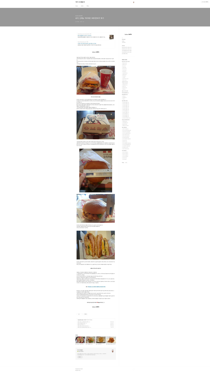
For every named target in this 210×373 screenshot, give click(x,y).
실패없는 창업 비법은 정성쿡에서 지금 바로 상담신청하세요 (89, 44)
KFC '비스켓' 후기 (81, 324)
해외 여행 (124, 127)
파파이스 (124, 80)
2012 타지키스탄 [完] (126, 131)
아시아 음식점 (125, 122)
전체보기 (124, 59)
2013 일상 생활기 (125, 102)
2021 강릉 (124, 159)
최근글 (123, 162)
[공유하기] (80, 314)
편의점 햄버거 (125, 94)
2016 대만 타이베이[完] (126, 144)
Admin (82, 6)
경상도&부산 (124, 87)
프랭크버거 (124, 74)
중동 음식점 (124, 124)
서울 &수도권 (125, 83)
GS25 (123, 96)
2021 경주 (124, 157)
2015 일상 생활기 (125, 105)
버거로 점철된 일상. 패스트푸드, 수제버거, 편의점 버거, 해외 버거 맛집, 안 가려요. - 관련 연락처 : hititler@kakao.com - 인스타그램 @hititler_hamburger (91, 354)
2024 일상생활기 (125, 92)
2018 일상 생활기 (125, 109)
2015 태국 (124, 140)
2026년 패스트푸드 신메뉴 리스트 (126, 47)
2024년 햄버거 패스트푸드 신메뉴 (126, 50)
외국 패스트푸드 (125, 78)
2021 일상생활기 (125, 113)
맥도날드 (124, 63)
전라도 (123, 89)
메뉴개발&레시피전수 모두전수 (84, 35)
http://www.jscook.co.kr (82, 41)
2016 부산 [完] (125, 153)
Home (76, 6)
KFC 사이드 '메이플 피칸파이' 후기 (84, 327)
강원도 (124, 86)
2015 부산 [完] (125, 152)
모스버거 (124, 70)
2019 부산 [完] (125, 156)
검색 (131, 2)
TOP (134, 369)
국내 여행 (124, 150)
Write (88, 6)
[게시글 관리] (81, 314)
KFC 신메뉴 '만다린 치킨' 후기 (83, 325)
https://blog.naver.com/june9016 (83, 33)
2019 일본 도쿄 (125, 147)
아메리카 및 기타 (125, 125)
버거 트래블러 (80, 2)
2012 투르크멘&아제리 (126, 133)
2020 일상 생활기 (125, 112)
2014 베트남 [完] (125, 137)
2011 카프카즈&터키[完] (126, 130)
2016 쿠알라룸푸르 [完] (126, 143)
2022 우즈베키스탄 (125, 148)
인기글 (126, 162)
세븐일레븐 (124, 97)
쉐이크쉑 (124, 71)
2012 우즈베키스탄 (125, 134)
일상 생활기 (125, 100)
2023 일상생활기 (125, 116)
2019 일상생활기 (125, 110)
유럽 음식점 (124, 121)
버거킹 (124, 67)
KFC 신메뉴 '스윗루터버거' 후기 (83, 321)
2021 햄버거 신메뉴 (125, 53)
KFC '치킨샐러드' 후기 (81, 323)
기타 (123, 77)
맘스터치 (124, 68)
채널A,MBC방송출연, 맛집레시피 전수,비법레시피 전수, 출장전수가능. (91, 37)
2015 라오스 (124, 141)
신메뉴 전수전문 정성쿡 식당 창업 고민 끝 (87, 43)
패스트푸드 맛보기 (81, 319)
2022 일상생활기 (125, 115)
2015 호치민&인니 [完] (126, 138)
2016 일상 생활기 (125, 106)
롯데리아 (124, 64)
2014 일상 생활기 (125, 103)
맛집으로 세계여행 (125, 119)
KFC (85, 319)
